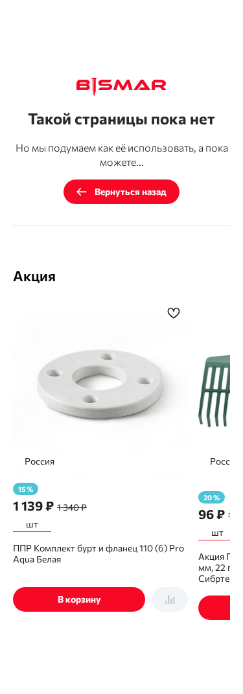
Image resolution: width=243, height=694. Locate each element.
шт (32, 523)
